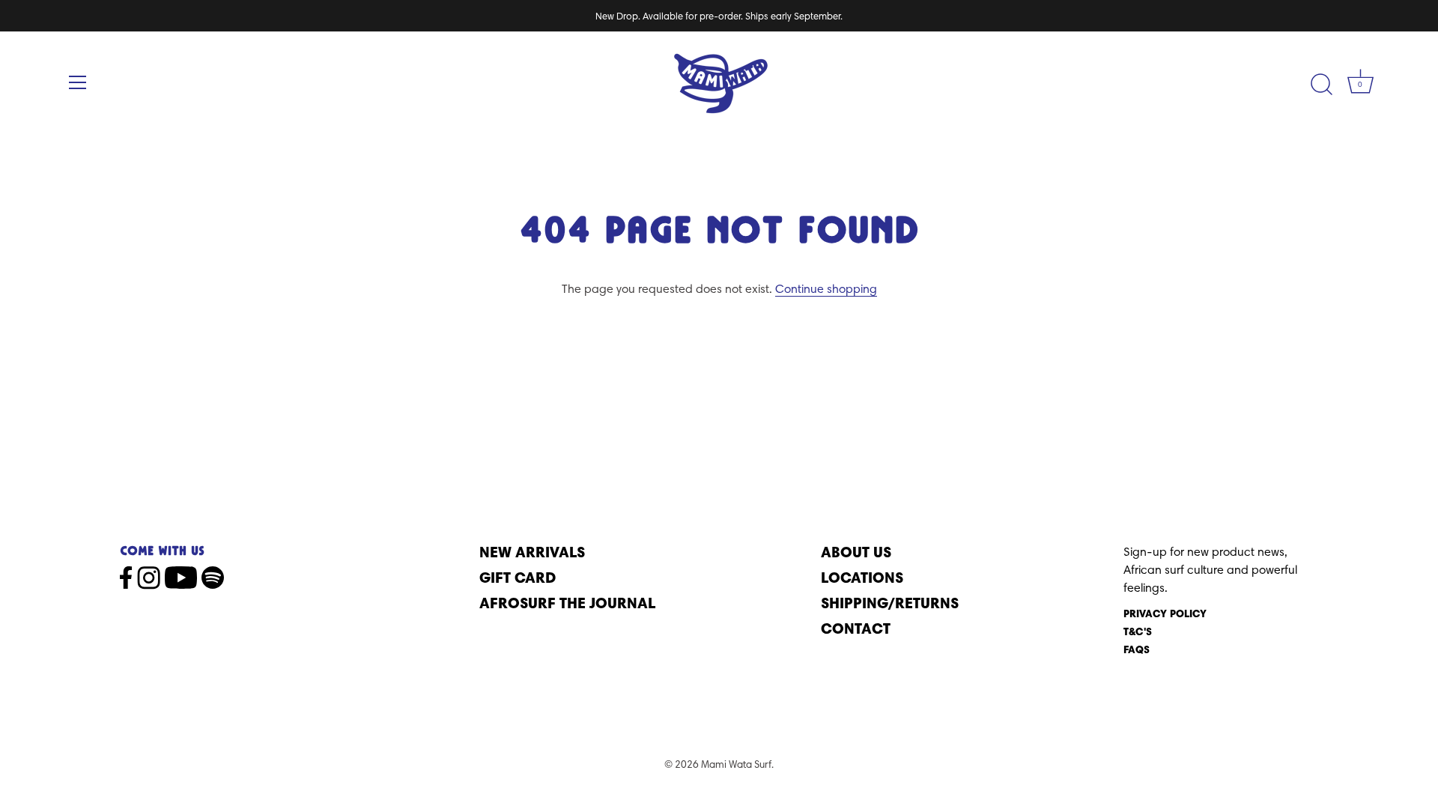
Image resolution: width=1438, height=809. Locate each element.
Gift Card (517, 577)
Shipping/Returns (890, 602)
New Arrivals (532, 551)
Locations (862, 577)
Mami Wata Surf (736, 764)
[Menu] (77, 82)
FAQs (1136, 649)
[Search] (1321, 84)
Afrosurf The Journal (567, 602)
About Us (856, 551)
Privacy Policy (1165, 613)
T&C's (1137, 631)
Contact (856, 628)
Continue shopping (826, 289)
